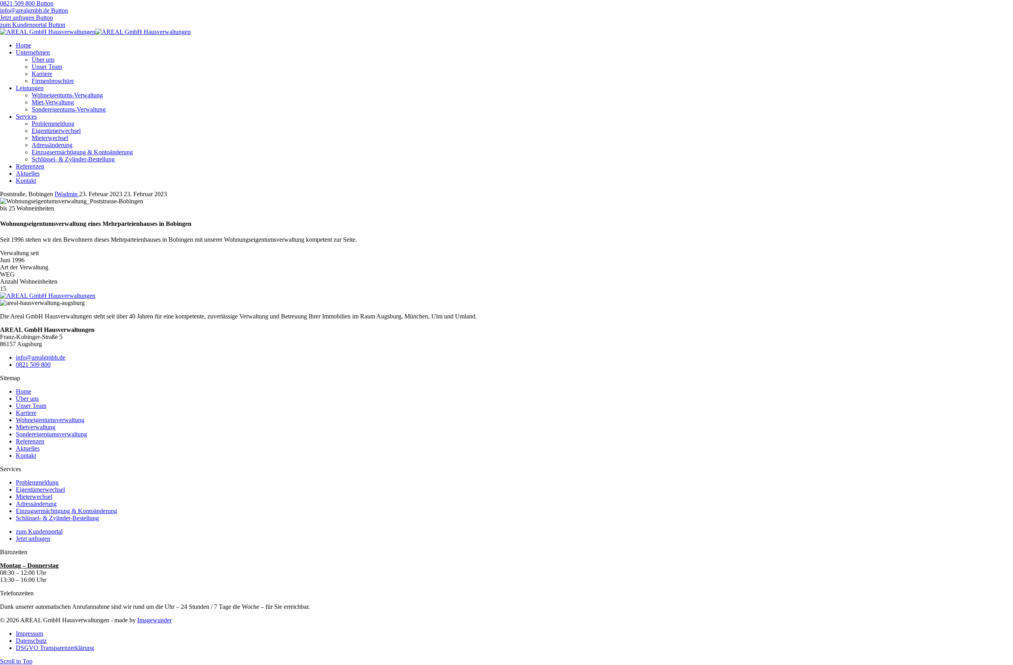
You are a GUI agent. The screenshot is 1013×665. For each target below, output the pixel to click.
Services (26, 116)
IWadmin (67, 194)
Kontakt (26, 180)
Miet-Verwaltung (53, 102)
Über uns (43, 59)
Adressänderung (52, 145)
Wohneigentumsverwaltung (50, 420)
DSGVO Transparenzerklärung (55, 647)
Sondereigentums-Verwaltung (69, 109)
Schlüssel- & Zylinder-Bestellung (73, 159)
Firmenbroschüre (53, 81)
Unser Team (47, 66)
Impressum (29, 633)
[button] (26, 3)
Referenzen (30, 166)
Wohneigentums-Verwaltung (67, 95)
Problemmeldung (53, 123)
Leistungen (30, 88)
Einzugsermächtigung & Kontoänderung (82, 152)
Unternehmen (33, 52)
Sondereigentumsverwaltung (51, 434)
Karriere (42, 73)
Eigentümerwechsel (56, 130)
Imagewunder (154, 620)
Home (23, 45)
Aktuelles (28, 173)
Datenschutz (31, 640)
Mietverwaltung (35, 427)
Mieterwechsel (50, 138)
